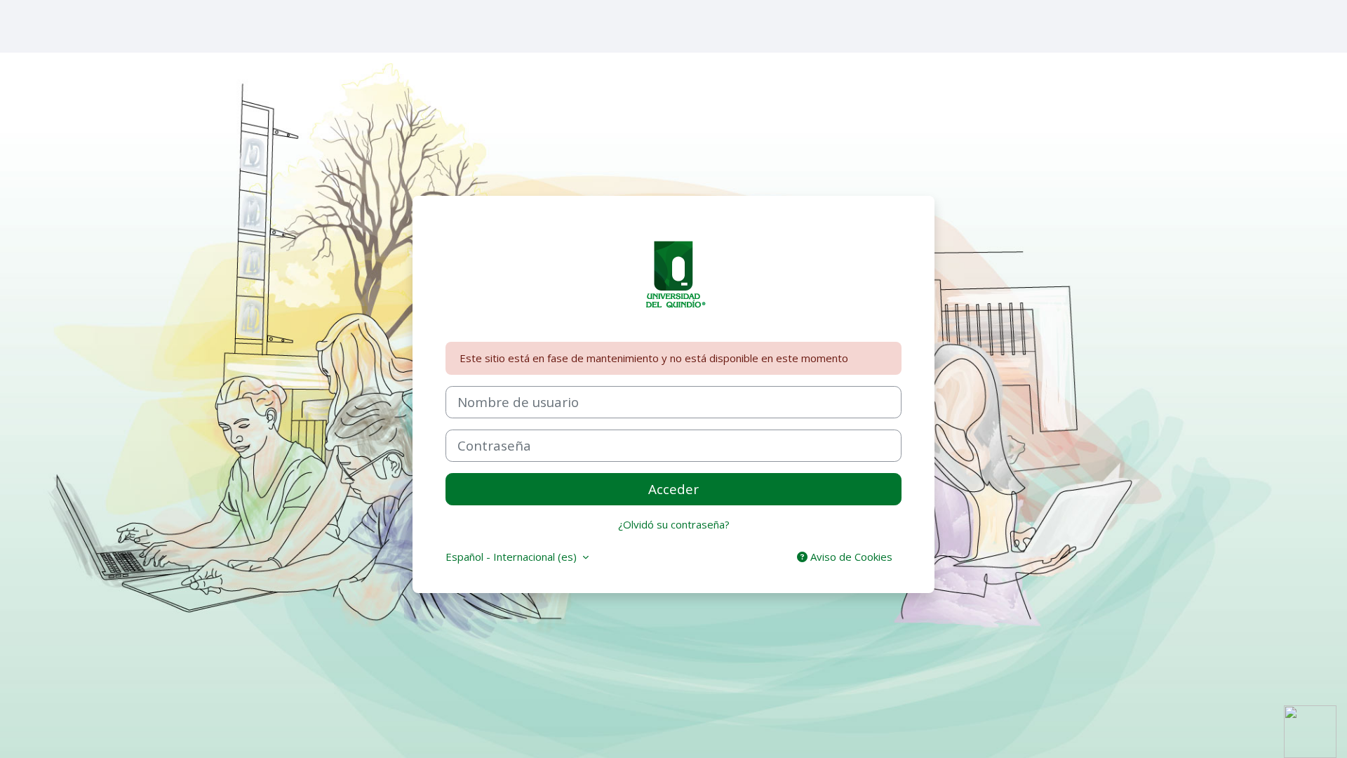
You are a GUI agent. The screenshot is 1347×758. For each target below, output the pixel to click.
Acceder (673, 489)
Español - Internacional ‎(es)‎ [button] (512, 557)
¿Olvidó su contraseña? (674, 524)
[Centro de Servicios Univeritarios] (1310, 731)
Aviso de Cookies (849, 557)
